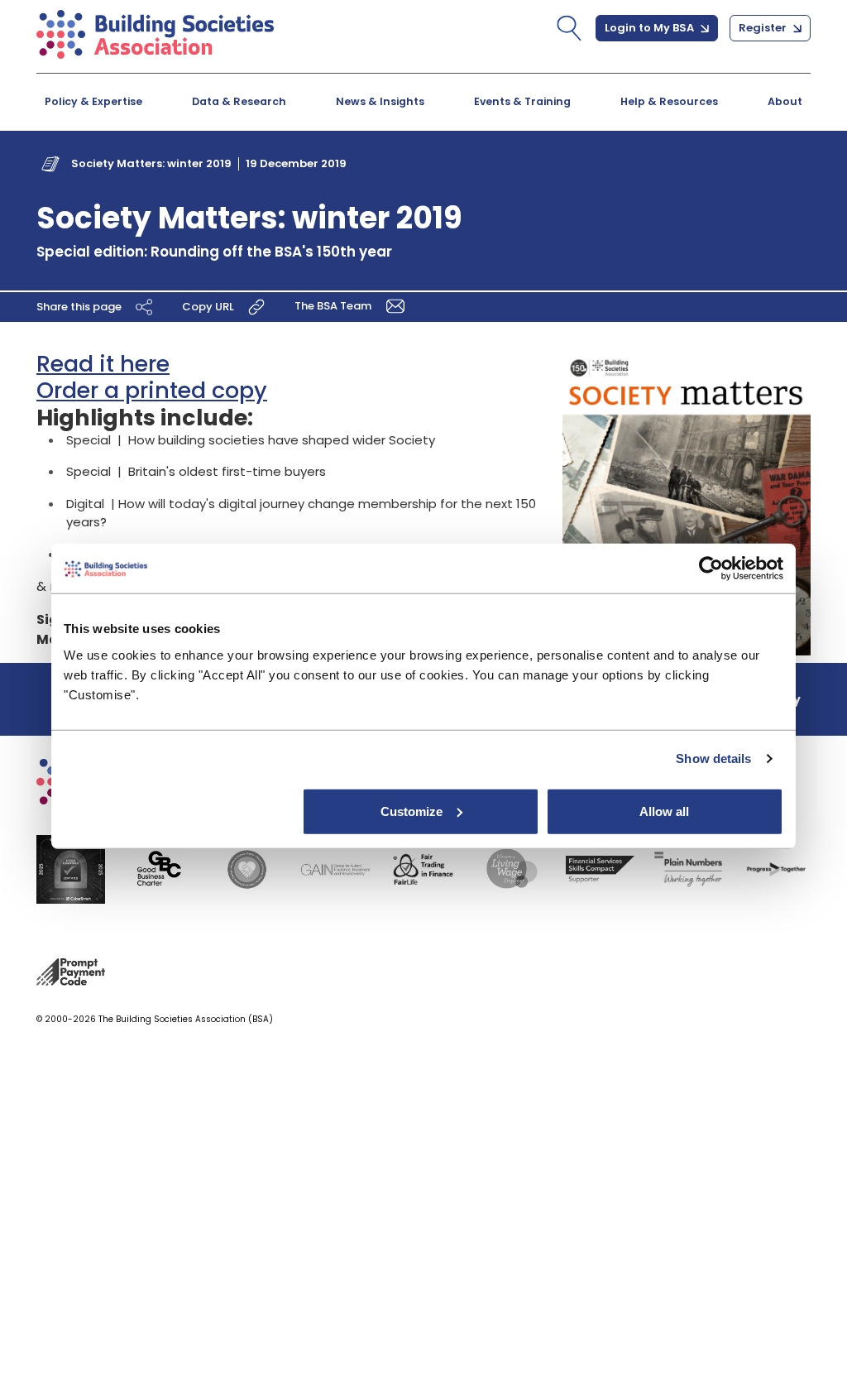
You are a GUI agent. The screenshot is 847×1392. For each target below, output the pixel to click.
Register (764, 28)
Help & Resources (669, 101)
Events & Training (522, 101)
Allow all (664, 811)
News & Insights (380, 101)
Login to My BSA (650, 28)
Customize (411, 811)
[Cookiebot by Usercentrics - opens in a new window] (711, 568)
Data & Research (239, 101)
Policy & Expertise (93, 101)
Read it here (103, 363)
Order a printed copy (151, 390)
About (785, 101)
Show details (713, 758)
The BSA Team (334, 306)
